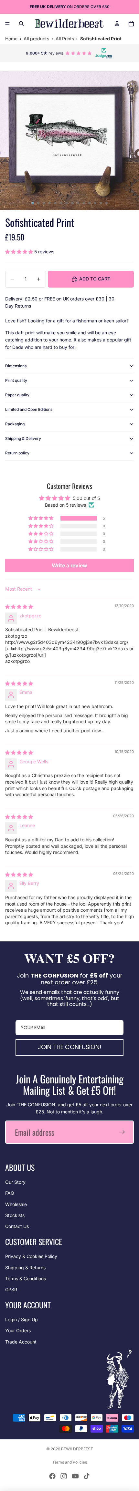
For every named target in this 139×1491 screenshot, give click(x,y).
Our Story (15, 1182)
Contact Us (17, 1226)
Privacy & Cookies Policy (31, 1256)
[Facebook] (52, 1476)
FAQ (9, 1193)
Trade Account (21, 1341)
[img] (19, 606)
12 (95, 203)
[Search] (21, 23)
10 (83, 203)
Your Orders (18, 1330)
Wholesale (16, 1204)
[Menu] (7, 23)
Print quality (16, 380)
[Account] (117, 23)
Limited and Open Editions (28, 409)
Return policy (17, 453)
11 (89, 203)
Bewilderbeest (77, 1448)
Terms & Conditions (25, 1278)
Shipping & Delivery (23, 438)
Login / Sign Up (21, 1319)
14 (106, 203)
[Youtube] (75, 1476)
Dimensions (16, 365)
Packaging (15, 423)
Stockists (15, 1215)
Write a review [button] (69, 565)
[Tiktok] (87, 1476)
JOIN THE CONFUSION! (70, 1047)
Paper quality (17, 394)
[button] (19, 251)
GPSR (11, 1289)
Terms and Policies (69, 1462)
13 (100, 203)
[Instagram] (64, 1476)
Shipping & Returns (25, 1267)
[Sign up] (122, 1132)
